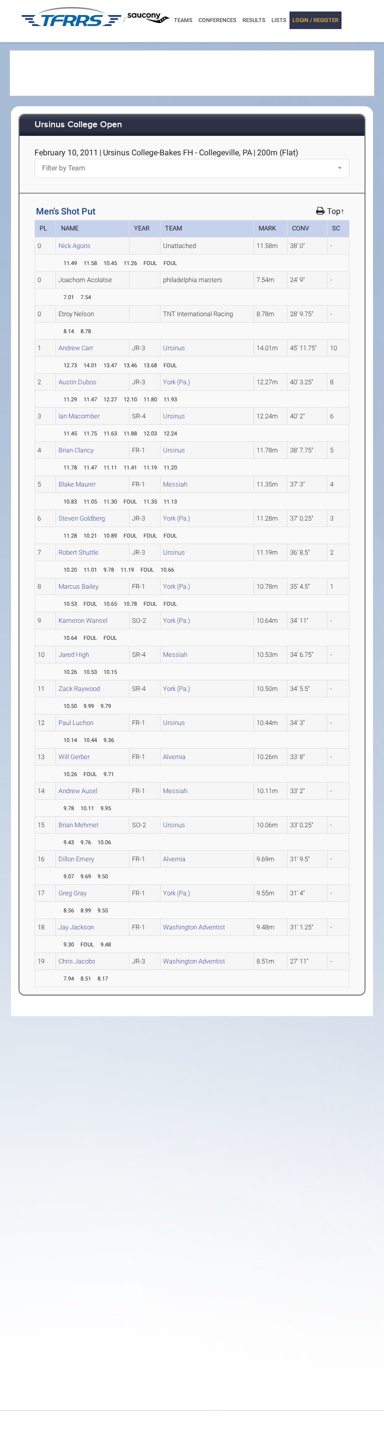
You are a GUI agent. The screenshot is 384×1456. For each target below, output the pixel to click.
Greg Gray (72, 893)
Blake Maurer (77, 484)
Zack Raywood (79, 688)
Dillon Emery (76, 859)
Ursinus (174, 348)
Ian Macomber (79, 416)
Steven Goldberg (81, 518)
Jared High (73, 654)
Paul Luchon (76, 722)
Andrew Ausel (78, 791)
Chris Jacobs (77, 961)
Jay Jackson (76, 927)
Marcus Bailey (78, 586)
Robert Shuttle (78, 552)
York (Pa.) (176, 382)
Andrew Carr (75, 348)
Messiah (175, 484)
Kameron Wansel (83, 620)
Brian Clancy (76, 450)
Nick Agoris (74, 246)
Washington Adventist (194, 927)
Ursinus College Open (78, 125)
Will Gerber (74, 757)
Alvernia (174, 757)
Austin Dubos (77, 382)
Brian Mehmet (78, 825)
